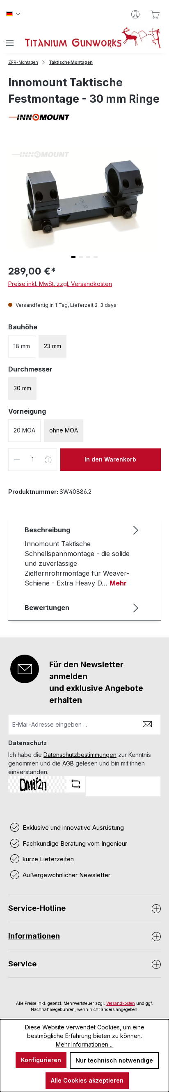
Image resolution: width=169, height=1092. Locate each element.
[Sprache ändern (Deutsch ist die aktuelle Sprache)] (13, 14)
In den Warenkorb (110, 459)
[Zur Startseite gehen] (93, 37)
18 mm (22, 345)
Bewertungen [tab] (47, 607)
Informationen (34, 936)
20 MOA (24, 430)
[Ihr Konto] (135, 14)
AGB (68, 763)
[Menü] (10, 43)
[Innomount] (84, 117)
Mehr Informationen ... (85, 1044)
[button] (73, 257)
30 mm (22, 388)
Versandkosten (120, 1003)
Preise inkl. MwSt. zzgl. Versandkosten (60, 283)
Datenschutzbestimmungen (79, 754)
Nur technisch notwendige (114, 1060)
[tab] (82, 556)
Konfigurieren (41, 1059)
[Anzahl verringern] (16, 459)
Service (22, 963)
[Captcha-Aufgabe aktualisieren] (75, 784)
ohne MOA (63, 430)
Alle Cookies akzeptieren (87, 1080)
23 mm (52, 345)
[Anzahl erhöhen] (48, 459)
